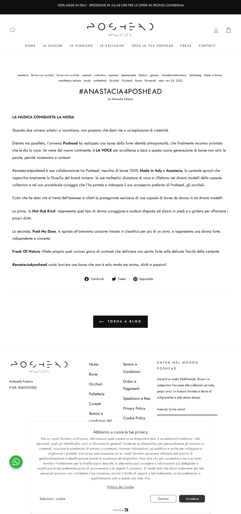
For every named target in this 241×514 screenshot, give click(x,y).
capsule (86, 75)
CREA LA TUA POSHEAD (153, 46)
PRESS (186, 46)
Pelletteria (96, 394)
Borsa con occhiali (42, 75)
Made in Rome (213, 75)
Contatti (207, 46)
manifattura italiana (70, 80)
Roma (138, 80)
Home (30, 46)
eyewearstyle (128, 75)
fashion (143, 75)
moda (87, 80)
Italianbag (195, 75)
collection (100, 75)
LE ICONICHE (81, 46)
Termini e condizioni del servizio (100, 421)
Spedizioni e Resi (136, 398)
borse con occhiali (68, 75)
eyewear (113, 75)
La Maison (53, 46)
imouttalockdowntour (174, 75)
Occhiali (114, 80)
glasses (154, 75)
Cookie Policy (134, 418)
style (161, 80)
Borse (93, 374)
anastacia (22, 75)
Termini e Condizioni (131, 368)
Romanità (150, 80)
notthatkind (99, 80)
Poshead (127, 80)
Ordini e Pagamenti (131, 385)
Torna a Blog (124, 321)
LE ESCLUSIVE (112, 46)
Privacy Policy (134, 408)
